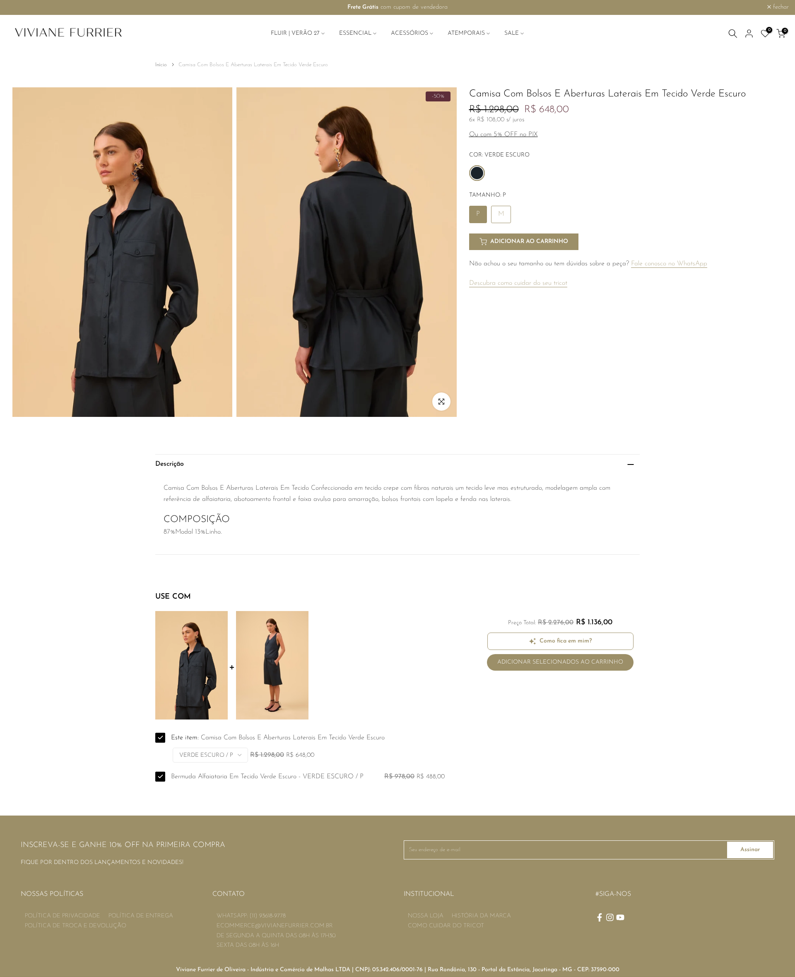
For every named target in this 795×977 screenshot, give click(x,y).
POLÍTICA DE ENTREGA (140, 916)
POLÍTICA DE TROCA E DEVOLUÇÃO (75, 926)
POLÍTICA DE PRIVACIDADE (62, 916)
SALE (511, 33)
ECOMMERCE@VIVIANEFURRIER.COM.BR (275, 926)
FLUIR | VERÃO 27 (295, 33)
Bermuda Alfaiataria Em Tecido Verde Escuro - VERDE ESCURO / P (267, 776)
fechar (19, 7)
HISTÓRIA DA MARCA (481, 916)
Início (161, 64)
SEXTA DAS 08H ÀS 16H (248, 945)
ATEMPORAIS (466, 33)
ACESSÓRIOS (409, 33)
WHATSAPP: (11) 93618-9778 (251, 916)
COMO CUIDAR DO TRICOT (446, 926)
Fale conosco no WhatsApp (669, 263)
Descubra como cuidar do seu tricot (518, 283)
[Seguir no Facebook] (599, 917)
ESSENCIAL (355, 33)
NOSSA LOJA (425, 916)
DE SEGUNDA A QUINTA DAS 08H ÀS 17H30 (276, 936)
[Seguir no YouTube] (620, 917)
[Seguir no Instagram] (610, 917)
